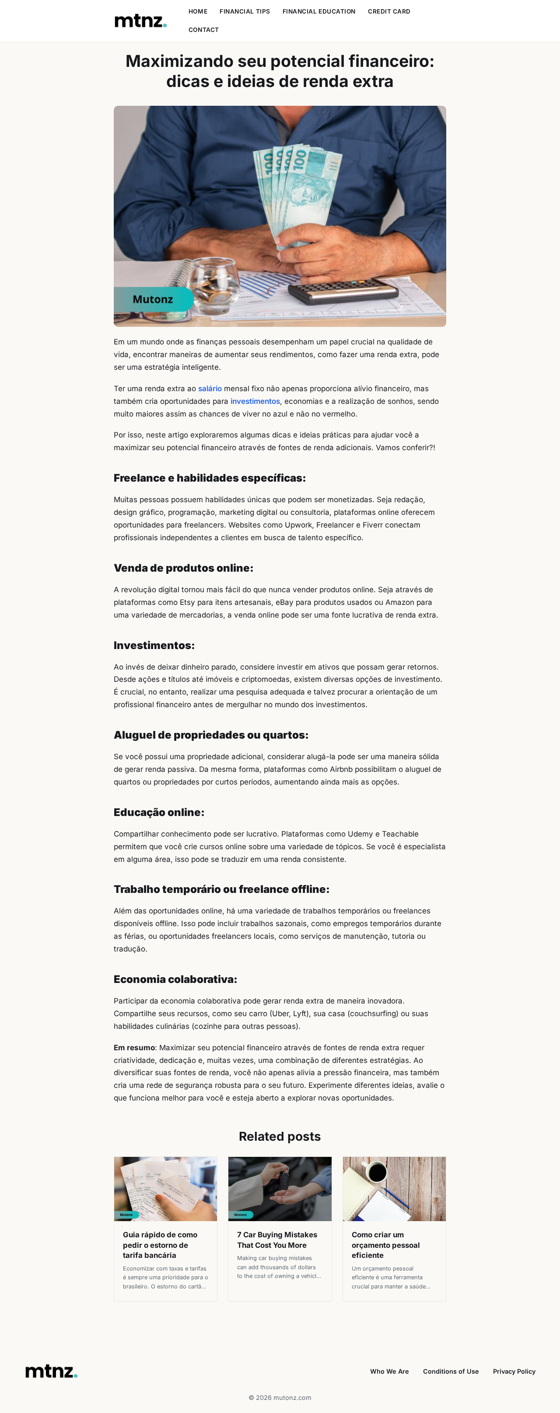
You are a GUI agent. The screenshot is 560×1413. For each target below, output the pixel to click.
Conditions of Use (451, 1371)
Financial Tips (245, 11)
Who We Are (389, 1371)
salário (210, 388)
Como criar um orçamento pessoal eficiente (386, 1245)
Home (198, 11)
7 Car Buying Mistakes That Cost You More (277, 1240)
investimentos (255, 401)
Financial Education (319, 11)
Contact (204, 29)
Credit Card (389, 11)
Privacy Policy (514, 1371)
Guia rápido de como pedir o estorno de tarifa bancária (160, 1245)
